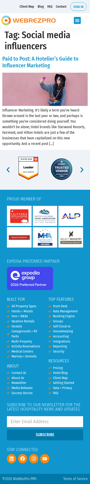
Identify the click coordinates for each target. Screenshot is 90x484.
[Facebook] (22, 458)
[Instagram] (33, 458)
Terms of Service (75, 479)
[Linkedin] (11, 458)
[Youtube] (44, 458)
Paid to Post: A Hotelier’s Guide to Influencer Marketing (40, 62)
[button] (77, 20)
